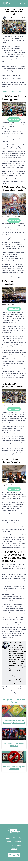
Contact (14, 849)
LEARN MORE (14, 119)
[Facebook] (18, 855)
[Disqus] (14, 796)
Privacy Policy (18, 838)
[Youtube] (10, 855)
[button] (20, 3)
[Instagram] (14, 855)
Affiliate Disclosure (14, 845)
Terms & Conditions (14, 842)
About (7, 838)
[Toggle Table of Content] (19, 91)
